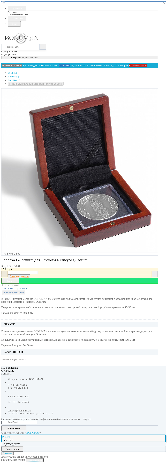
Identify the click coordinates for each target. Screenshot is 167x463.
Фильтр (6, 436)
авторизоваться (34, 460)
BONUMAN (33, 432)
